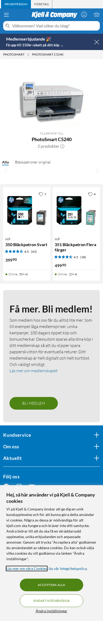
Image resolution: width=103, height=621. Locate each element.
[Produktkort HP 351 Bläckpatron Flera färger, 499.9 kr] (76, 210)
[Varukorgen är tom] (96, 14)
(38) (83, 257)
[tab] (16, 4)
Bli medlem (33, 403)
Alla (5, 162)
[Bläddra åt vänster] (6, 171)
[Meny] (6, 14)
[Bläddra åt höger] (97, 171)
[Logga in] (84, 14)
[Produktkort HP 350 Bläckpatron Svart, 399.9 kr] (26, 210)
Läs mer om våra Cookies (26, 568)
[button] (62, 146)
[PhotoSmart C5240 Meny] (64, 54)
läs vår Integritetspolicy (68, 568)
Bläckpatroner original (32, 162)
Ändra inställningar (51, 611)
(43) (34, 252)
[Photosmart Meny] (28, 54)
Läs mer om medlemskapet (34, 370)
